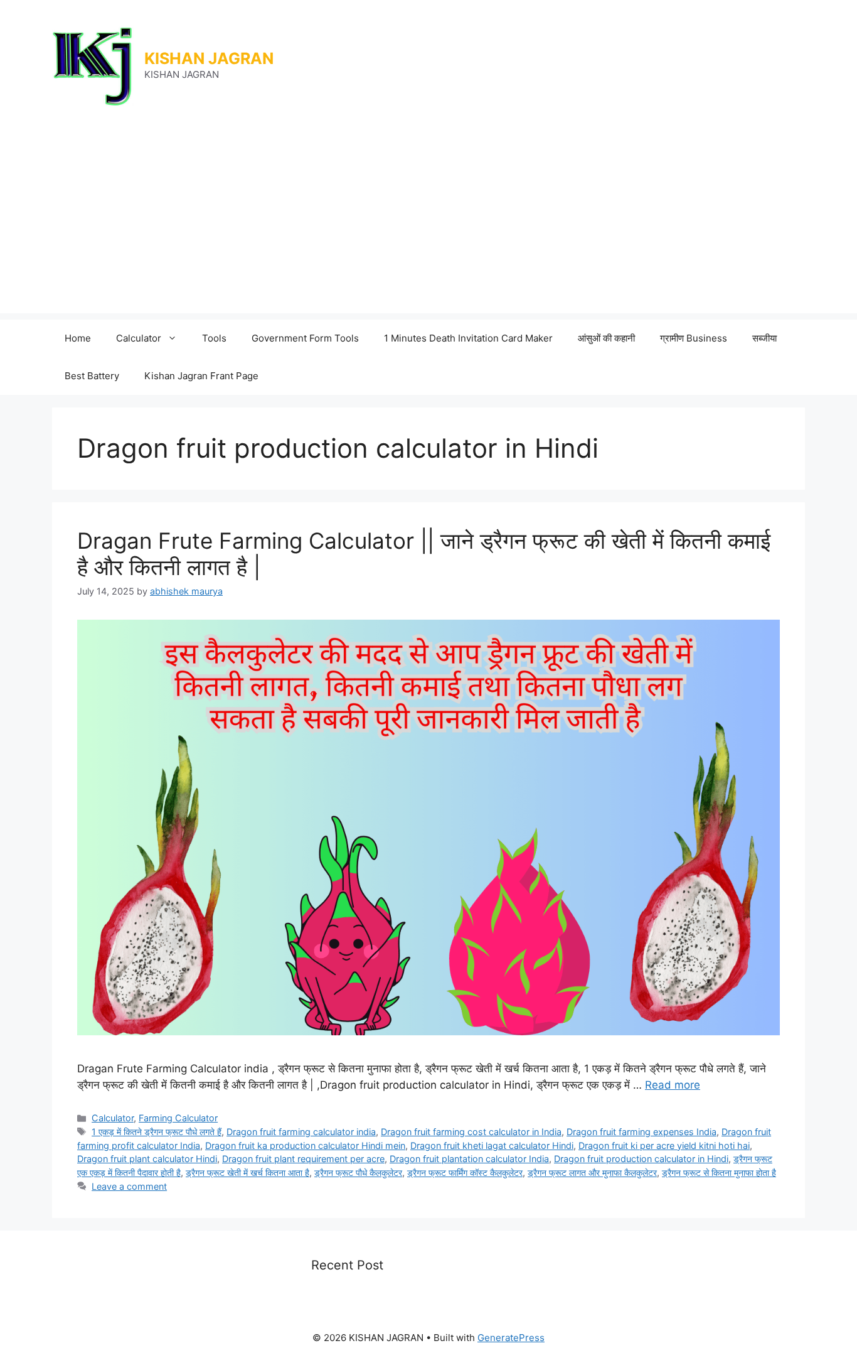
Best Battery (92, 376)
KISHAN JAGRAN (209, 58)
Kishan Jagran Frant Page (201, 376)
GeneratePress (511, 1338)
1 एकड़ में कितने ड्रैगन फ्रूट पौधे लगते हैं (156, 1131)
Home (78, 338)
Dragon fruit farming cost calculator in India (471, 1131)
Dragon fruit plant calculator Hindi (147, 1158)
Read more (672, 1085)
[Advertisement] (428, 225)
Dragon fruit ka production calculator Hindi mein (305, 1145)
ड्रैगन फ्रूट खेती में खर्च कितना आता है (247, 1172)
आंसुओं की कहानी (606, 338)
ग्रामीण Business (693, 338)
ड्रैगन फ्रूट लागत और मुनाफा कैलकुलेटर (592, 1172)
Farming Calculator (178, 1118)
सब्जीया (764, 338)
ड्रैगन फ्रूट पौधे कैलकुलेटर (358, 1172)
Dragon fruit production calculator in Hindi (641, 1158)
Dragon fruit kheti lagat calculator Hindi (491, 1145)
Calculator (138, 338)
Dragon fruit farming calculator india (301, 1131)
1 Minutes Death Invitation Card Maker (468, 338)
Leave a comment (129, 1186)
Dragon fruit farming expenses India (641, 1131)
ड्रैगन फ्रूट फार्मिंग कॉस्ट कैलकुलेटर (465, 1172)
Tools (214, 338)
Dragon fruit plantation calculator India (469, 1158)
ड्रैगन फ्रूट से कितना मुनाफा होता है (719, 1172)
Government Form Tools (305, 338)
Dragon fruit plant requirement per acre (303, 1158)
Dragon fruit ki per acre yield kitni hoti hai (664, 1145)
